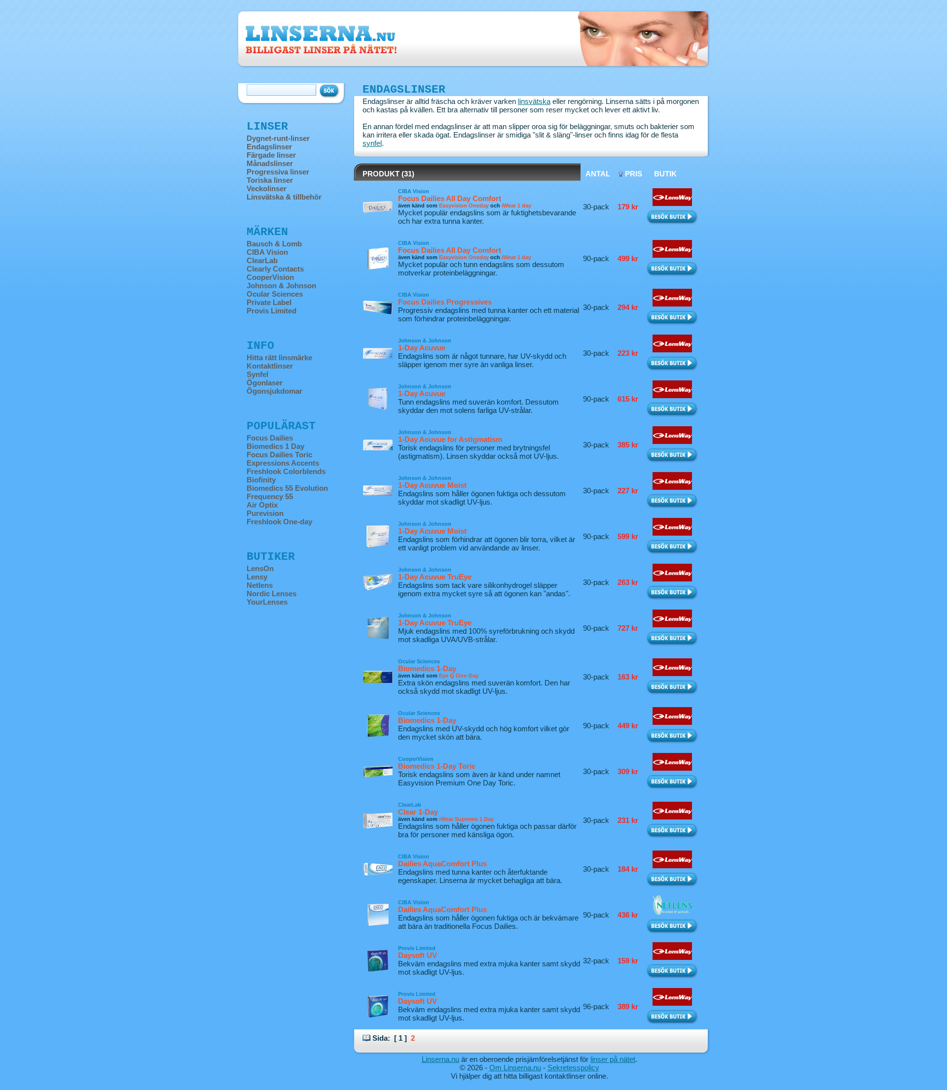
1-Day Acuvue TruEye (435, 577)
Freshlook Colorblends (286, 471)
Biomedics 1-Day (427, 668)
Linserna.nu (440, 1059)
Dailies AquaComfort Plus (442, 863)
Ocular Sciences (275, 294)
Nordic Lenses (271, 593)
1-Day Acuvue (421, 347)
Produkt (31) (388, 174)
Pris (633, 174)
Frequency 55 (270, 496)
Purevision (265, 513)
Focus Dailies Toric (279, 454)
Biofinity (261, 480)
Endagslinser (269, 146)
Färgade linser (271, 155)
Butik (665, 174)
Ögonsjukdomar (274, 391)
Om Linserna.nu (515, 1067)
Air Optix (262, 505)
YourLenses (267, 602)
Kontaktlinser (270, 366)
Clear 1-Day (418, 812)
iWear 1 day (516, 205)
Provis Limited (271, 311)
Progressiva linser (278, 172)
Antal (597, 174)
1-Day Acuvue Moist (432, 485)
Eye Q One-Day (458, 676)
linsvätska (534, 101)
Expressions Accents (283, 463)
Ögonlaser (265, 382)
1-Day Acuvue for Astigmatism (450, 439)
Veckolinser (267, 188)
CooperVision (270, 277)
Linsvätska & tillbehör (284, 197)
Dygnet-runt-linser (278, 138)
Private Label (269, 302)
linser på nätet (612, 1059)
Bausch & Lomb (274, 243)
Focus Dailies (270, 438)
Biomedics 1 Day (275, 446)
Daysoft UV (417, 955)
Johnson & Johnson (281, 285)
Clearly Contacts (275, 269)
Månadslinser (270, 163)
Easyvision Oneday (464, 205)
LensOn (260, 568)
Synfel (257, 374)
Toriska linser (270, 180)
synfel (372, 143)
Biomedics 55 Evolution (287, 488)
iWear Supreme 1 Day (466, 819)
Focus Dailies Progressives (445, 302)
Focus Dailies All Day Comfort (449, 198)
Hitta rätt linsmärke (279, 357)
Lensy (257, 577)
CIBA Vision (267, 252)
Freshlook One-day (279, 521)
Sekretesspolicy (573, 1067)
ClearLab (262, 260)
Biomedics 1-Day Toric (436, 766)
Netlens (260, 585)
